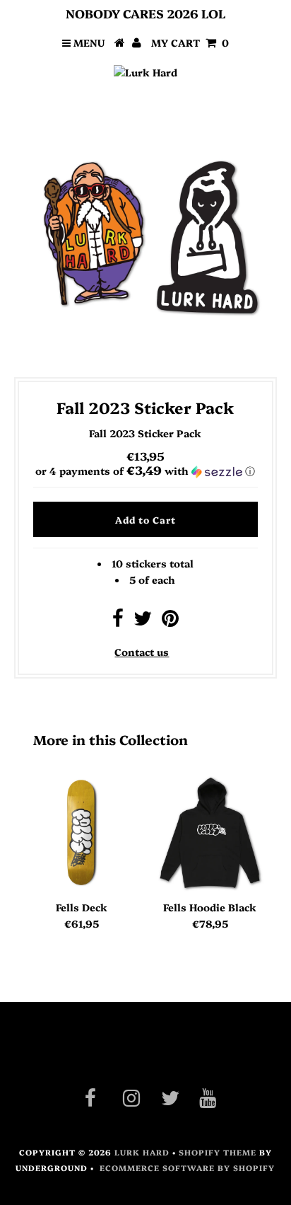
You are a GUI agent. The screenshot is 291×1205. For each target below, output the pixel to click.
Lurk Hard (142, 1152)
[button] (145, 470)
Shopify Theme (217, 1152)
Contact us (141, 652)
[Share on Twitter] (142, 621)
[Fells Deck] (81, 833)
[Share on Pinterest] (170, 621)
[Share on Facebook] (118, 621)
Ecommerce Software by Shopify (187, 1168)
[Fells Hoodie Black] (210, 833)
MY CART (190, 42)
